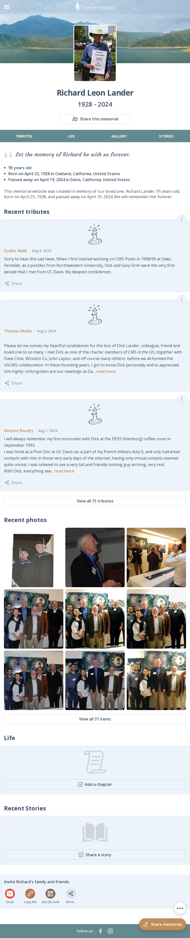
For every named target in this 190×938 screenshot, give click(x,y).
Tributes (23, 136)
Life (71, 136)
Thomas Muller (18, 331)
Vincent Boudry (19, 430)
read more (106, 371)
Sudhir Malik (15, 250)
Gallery (118, 136)
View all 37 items (95, 719)
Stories (166, 136)
